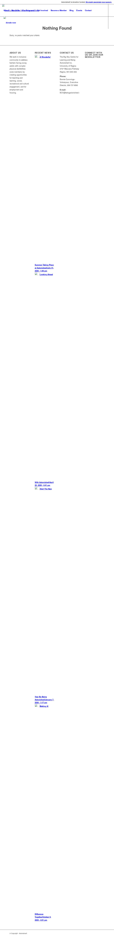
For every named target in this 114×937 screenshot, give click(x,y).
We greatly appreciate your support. (99, 2)
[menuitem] (6, 10)
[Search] (19, 23)
